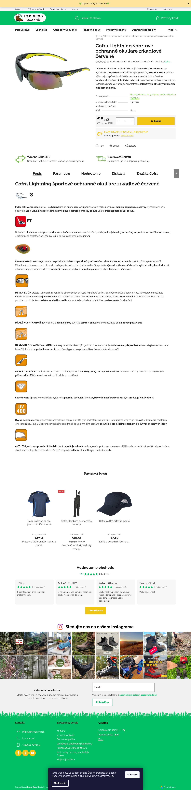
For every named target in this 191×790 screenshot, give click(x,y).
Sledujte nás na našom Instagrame (100, 626)
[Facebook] (18, 753)
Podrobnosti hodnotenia (140, 61)
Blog (100, 739)
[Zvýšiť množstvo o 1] (132, 121)
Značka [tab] (147, 173)
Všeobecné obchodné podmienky (74, 743)
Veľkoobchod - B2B (108, 734)
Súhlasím (132, 774)
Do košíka (156, 121)
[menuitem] (22, 30)
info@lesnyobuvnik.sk (33, 731)
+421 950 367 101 (31, 744)
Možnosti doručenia (106, 106)
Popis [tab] (37, 173)
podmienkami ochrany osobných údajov (138, 695)
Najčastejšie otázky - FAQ (111, 730)
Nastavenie (60, 783)
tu (113, 776)
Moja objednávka (66, 759)
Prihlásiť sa (102, 702)
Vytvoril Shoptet (170, 787)
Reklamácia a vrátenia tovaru (72, 748)
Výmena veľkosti (36, 9)
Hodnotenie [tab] (91, 173)
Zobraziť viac (95, 610)
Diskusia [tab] (118, 173)
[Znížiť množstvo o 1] (118, 121)
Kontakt (18, 9)
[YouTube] (32, 753)
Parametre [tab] (61, 173)
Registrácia (168, 9)
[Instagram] (25, 753)
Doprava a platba (58, 9)
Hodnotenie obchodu (95, 567)
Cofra (167, 61)
